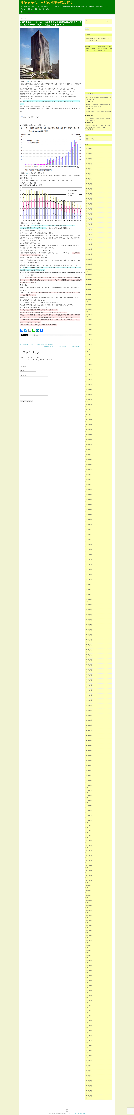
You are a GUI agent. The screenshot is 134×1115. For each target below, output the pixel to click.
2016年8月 (89, 494)
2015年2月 (89, 574)
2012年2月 (89, 755)
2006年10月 (89, 1076)
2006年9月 (89, 1081)
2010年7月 (89, 850)
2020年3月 (89, 334)
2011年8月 (89, 785)
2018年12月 (89, 409)
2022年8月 (89, 189)
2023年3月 (89, 154)
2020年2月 (89, 339)
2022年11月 (89, 174)
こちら (27, 81)
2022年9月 (89, 184)
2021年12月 (89, 229)
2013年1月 (89, 700)
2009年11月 (89, 890)
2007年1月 (89, 1061)
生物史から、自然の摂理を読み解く (47, 2)
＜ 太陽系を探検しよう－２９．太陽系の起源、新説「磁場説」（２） (38, 344)
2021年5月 (89, 264)
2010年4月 (89, 865)
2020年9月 (89, 304)
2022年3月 (89, 214)
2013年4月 (89, 685)
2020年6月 (89, 319)
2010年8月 (89, 845)
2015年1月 (89, 579)
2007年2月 (89, 1056)
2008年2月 (89, 995)
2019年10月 (89, 359)
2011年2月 (89, 815)
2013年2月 (89, 695)
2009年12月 (89, 885)
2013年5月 (89, 680)
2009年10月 (89, 895)
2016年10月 (89, 484)
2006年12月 (89, 1066)
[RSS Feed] (67, 1110)
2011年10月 (89, 775)
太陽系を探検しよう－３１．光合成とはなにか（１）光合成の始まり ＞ (63, 346)
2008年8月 (89, 965)
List (31, 335)
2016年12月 (89, 474)
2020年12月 (89, 289)
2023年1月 (89, 164)
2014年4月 (89, 625)
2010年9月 (89, 840)
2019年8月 (89, 369)
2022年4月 (89, 209)
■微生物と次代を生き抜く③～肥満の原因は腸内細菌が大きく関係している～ (98, 105)
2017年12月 (89, 449)
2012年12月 (89, 705)
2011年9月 (89, 780)
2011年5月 (89, 800)
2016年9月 (89, 489)
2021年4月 (89, 269)
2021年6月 (89, 259)
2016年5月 (89, 509)
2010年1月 (89, 880)
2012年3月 (89, 750)
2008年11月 (89, 950)
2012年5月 (89, 740)
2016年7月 (89, 499)
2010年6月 (89, 855)
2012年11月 (89, 710)
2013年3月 (89, 690)
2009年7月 (89, 910)
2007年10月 (89, 1015)
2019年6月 (89, 379)
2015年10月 (89, 539)
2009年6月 (89, 915)
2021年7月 (89, 254)
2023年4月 (89, 149)
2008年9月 (89, 960)
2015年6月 (89, 559)
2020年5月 (89, 324)
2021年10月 (89, 239)
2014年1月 (89, 640)
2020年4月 (89, 329)
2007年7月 (89, 1030)
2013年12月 (89, 645)
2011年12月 (89, 765)
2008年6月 (89, 975)
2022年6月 (89, 199)
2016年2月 (89, 519)
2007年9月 (89, 1020)
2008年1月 (89, 1000)
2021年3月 (89, 274)
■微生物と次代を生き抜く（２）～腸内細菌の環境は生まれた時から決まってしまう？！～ (98, 126)
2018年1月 (89, 444)
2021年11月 (89, 234)
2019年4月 (89, 389)
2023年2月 (89, 159)
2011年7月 (89, 790)
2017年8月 (89, 459)
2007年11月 (89, 1010)
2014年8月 (89, 605)
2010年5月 (89, 860)
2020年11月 (89, 294)
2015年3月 (89, 569)
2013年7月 (89, 670)
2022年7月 (89, 194)
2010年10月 (89, 835)
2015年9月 (89, 544)
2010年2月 (89, 875)
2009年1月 (89, 940)
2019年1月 (89, 404)
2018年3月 (89, 439)
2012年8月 (89, 725)
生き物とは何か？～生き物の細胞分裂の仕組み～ (98, 112)
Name (22, 370)
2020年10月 (89, 299)
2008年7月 (89, 970)
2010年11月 (89, 830)
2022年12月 (89, 169)
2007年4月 (89, 1046)
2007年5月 (89, 1041)
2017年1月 (89, 469)
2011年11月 (89, 770)
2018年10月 (89, 414)
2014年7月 (89, 610)
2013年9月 (89, 660)
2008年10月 (89, 955)
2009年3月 (89, 930)
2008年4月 (89, 985)
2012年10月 (89, 715)
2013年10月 (89, 655)
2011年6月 (89, 795)
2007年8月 (89, 1025)
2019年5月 (89, 384)
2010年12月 (89, 825)
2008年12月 (89, 945)
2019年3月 (89, 394)
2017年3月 (89, 464)
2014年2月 (89, 635)
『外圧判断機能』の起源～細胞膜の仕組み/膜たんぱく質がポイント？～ (98, 119)
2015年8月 (89, 549)
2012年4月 (89, 745)
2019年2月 (89, 399)
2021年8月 (89, 249)
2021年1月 (89, 284)
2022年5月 (89, 204)
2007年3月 (89, 1051)
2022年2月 (89, 219)
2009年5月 (89, 920)
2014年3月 (89, 630)
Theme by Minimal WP (80, 1113)
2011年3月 (89, 810)
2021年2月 (89, 279)
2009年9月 (89, 900)
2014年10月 (89, 595)
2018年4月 (89, 434)
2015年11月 (89, 534)
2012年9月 (89, 720)
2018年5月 (89, 429)
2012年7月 (89, 730)
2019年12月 (89, 349)
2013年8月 (89, 665)
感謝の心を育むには (91, 139)
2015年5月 (89, 564)
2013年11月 (89, 650)
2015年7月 (89, 554)
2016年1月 (89, 524)
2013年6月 (89, 675)
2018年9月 (89, 419)
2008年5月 (89, 980)
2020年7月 (89, 314)
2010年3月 (89, 870)
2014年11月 (89, 590)
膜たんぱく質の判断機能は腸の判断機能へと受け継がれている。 (98, 98)
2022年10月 (89, 179)
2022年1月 (89, 224)
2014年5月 (89, 620)
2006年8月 (89, 1086)
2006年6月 (89, 1096)
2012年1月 (89, 760)
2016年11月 (89, 479)
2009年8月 (89, 905)
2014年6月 (89, 615)
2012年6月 (89, 735)
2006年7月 (89, 1091)
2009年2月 (89, 935)
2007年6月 (89, 1035)
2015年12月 (89, 529)
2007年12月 (89, 1005)
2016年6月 (89, 504)
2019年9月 (89, 364)
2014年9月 (89, 600)
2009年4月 (89, 925)
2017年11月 (89, 454)
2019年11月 (89, 354)
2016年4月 (89, 514)
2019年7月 (89, 374)
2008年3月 (89, 990)
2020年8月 (89, 309)
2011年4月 (89, 805)
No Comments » (69, 335)
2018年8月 (89, 424)
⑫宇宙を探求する (60, 335)
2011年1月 (89, 820)
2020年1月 (89, 344)
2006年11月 (89, 1071)
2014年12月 (89, 585)
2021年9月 (89, 244)
